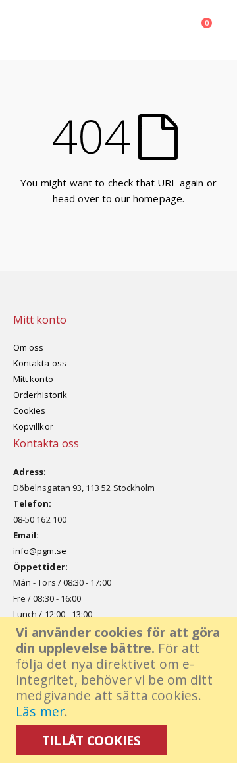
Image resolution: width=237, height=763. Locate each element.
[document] (120, 690)
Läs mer (40, 711)
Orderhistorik (40, 395)
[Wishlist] (132, 30)
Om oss (28, 347)
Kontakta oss (39, 363)
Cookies (29, 410)
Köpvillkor (33, 426)
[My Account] (102, 30)
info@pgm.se (39, 551)
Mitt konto (33, 379)
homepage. (158, 198)
